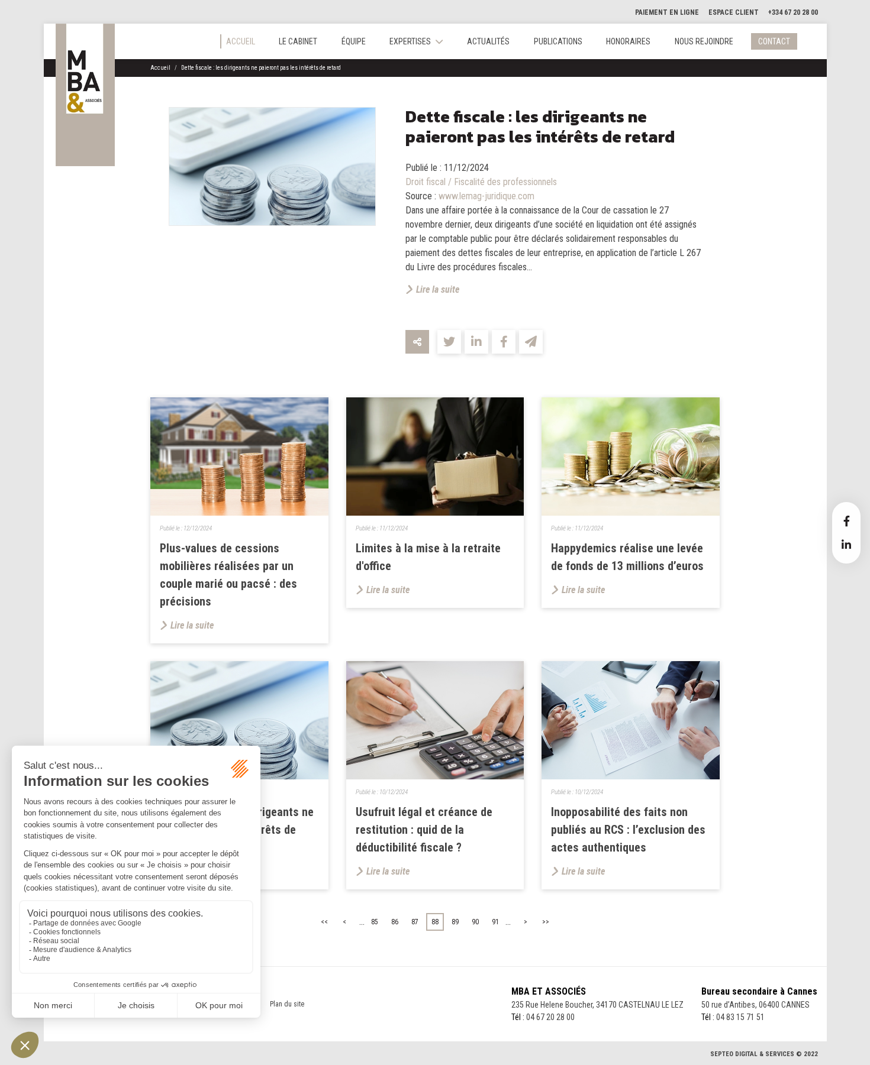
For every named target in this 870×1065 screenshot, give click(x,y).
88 (435, 922)
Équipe (353, 41)
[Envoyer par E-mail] (531, 342)
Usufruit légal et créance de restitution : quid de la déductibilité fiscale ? (424, 829)
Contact (774, 41)
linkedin (846, 544)
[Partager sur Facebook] (503, 342)
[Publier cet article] (449, 342)
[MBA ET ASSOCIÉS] (85, 95)
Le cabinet (298, 41)
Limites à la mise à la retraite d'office (428, 557)
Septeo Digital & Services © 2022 (764, 1054)
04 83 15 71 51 (740, 1017)
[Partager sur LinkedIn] (476, 342)
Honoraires (628, 41)
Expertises (410, 41)
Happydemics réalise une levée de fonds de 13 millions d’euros (627, 557)
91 (495, 922)
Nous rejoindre (704, 41)
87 (414, 922)
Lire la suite (437, 289)
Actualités (488, 41)
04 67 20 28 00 (550, 1017)
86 (394, 922)
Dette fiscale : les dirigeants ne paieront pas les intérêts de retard (261, 67)
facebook (846, 521)
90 (475, 922)
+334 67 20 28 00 (793, 12)
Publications (558, 41)
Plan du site (287, 1004)
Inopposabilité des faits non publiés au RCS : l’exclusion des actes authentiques (628, 829)
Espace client (733, 12)
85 (374, 922)
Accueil (240, 41)
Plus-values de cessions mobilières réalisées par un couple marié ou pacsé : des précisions (228, 574)
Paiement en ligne (667, 12)
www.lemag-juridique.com (486, 196)
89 (455, 922)
